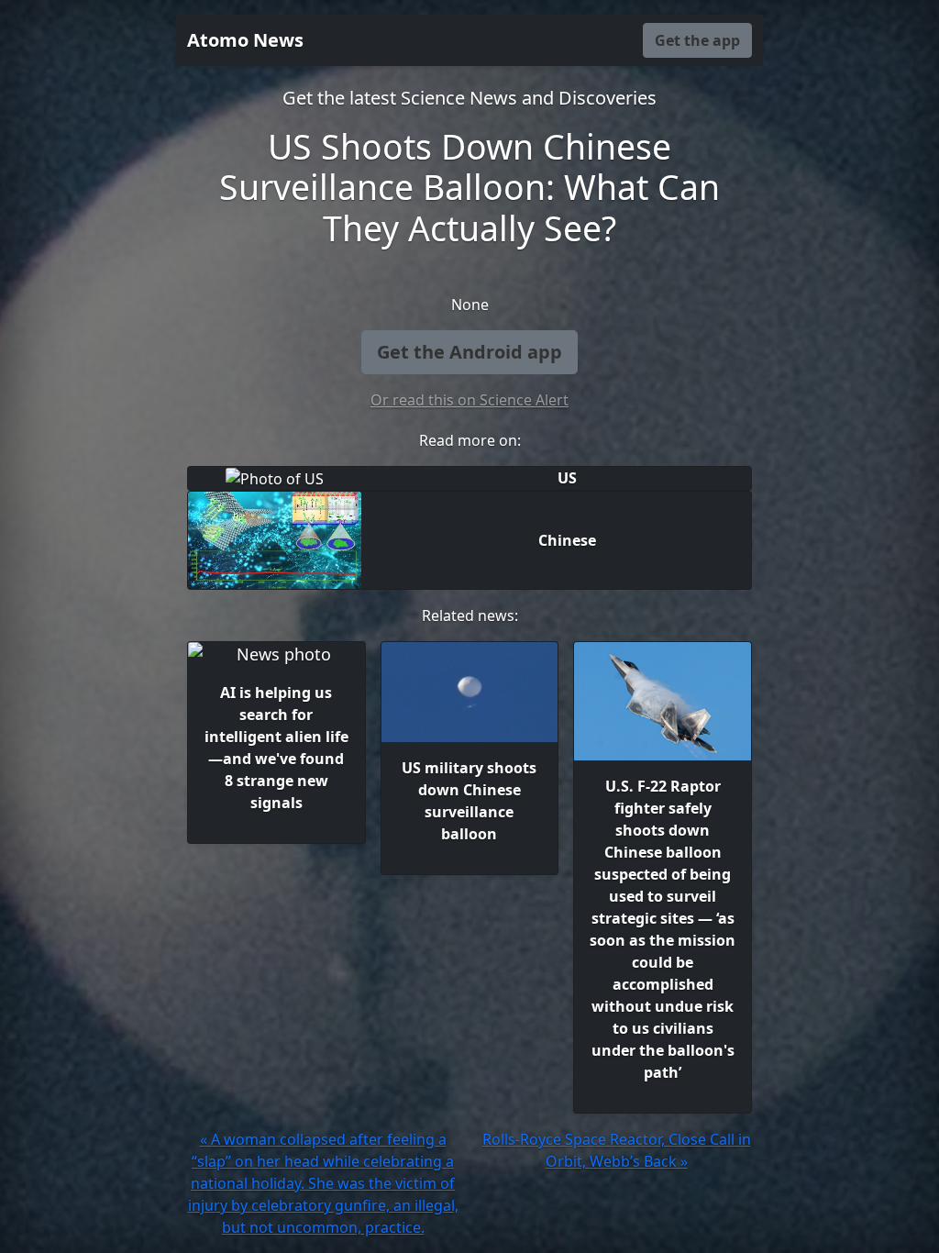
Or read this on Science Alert (469, 400)
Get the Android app (469, 351)
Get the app (697, 40)
